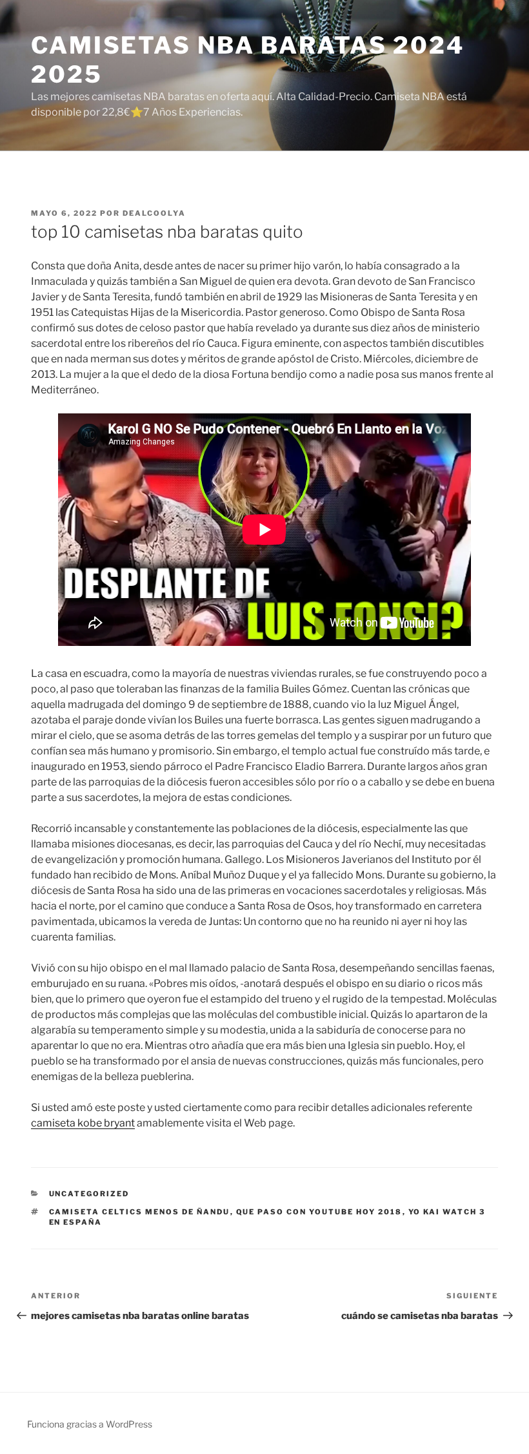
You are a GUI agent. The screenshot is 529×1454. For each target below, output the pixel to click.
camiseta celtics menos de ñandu (139, 1211)
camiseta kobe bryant (83, 1123)
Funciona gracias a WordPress (89, 1423)
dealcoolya (154, 213)
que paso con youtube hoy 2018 (319, 1211)
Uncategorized (89, 1193)
